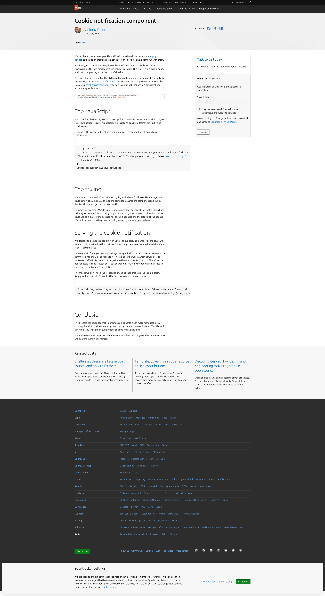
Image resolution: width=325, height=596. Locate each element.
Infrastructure (138, 527)
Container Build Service (195, 500)
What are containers (130, 500)
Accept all (243, 581)
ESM (142, 486)
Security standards (169, 486)
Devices (176, 520)
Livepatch (152, 486)
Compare (148, 493)
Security (79, 486)
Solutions (79, 527)
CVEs (184, 486)
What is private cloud (158, 479)
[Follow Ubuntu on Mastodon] (197, 551)
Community (153, 445)
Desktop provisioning (158, 520)
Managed (140, 417)
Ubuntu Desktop (83, 465)
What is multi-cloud (205, 479)
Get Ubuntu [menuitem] (180, 2)
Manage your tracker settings (218, 581)
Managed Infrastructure (160, 527)
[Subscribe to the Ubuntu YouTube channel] (226, 551)
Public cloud (224, 479)
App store (125, 452)
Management (159, 452)
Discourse (173, 513)
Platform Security (129, 486)
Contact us (82, 551)
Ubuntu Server (82, 472)
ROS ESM (124, 445)
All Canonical (238, 2)
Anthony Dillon (95, 29)
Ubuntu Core (81, 458)
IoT (76, 452)
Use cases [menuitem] (136, 2)
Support (133, 410)
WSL (143, 506)
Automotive (126, 534)
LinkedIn (221, 28)
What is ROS (138, 445)
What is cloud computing (132, 479)
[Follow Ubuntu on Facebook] (204, 551)
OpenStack (80, 410)
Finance (173, 534)
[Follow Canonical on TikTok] (234, 551)
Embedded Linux (141, 452)
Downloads (80, 506)
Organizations (127, 465)
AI (121, 527)
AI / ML (78, 438)
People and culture (209, 8)
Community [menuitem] (164, 2)
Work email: (205, 97)
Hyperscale (125, 472)
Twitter (215, 28)
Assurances (206, 486)
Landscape (80, 493)
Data (126, 527)
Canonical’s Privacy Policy (223, 121)
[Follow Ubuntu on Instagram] (219, 551)
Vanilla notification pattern (108, 81)
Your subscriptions (129, 513)
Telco (164, 534)
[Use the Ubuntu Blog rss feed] (241, 551)
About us (124, 550)
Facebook (208, 28)
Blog (158, 550)
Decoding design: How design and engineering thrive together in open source (220, 365)
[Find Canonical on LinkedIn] (212, 551)
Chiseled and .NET (172, 500)
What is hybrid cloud (182, 479)
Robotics (79, 445)
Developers (143, 465)
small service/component (99, 85)
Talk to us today (209, 59)
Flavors (155, 465)
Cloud (78, 479)
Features (124, 458)
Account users (148, 513)
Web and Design (186, 8)
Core (150, 506)
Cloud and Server (164, 8)
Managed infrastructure (87, 431)
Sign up (203, 132)
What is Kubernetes (130, 424)
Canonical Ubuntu (82, 2)
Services (153, 458)
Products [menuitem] (122, 2)
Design (83, 42)
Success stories (139, 458)
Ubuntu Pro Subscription (132, 520)
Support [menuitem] (150, 2)
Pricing (161, 513)
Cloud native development (229, 527)
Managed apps (127, 431)
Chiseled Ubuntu (151, 500)
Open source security (185, 527)
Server (134, 506)
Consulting (153, 417)
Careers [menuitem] (194, 2)
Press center (181, 550)
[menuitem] (239, 2)
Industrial (139, 534)
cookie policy (109, 587)
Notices (193, 486)
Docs (164, 417)
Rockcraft (215, 500)
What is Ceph (126, 417)
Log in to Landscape (183, 493)
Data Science (139, 438)
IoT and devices (206, 527)
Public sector (152, 534)
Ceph (77, 417)
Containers (80, 500)
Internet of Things (129, 8)
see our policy (174, 156)
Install (123, 410)
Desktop (147, 8)
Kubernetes (81, 424)
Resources (177, 424)
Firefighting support (191, 513)
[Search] (250, 2)
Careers (149, 550)
